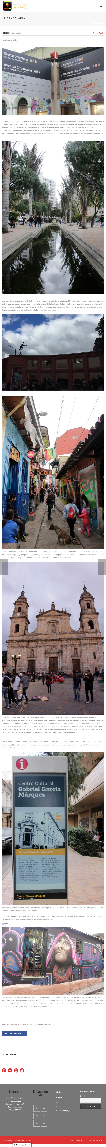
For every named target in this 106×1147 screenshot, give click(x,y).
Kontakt (61, 1102)
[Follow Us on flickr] (10, 1070)
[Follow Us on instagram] (16, 1070)
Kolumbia (6, 33)
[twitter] (36, 1123)
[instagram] (44, 1116)
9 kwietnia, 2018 (17, 33)
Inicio (60, 1098)
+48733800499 (15, 1110)
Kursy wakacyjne (64, 1111)
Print (94, 33)
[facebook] (36, 1108)
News (85, 24)
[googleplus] (36, 1116)
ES (59, 1106)
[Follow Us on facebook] (4, 1070)
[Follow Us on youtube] (22, 1070)
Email (101, 33)
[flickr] (44, 1108)
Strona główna (74, 24)
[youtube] (44, 1123)
